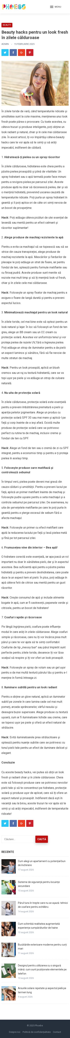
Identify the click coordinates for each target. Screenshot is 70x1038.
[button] (55, 7)
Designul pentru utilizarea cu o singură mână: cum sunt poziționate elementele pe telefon (42, 969)
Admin (5, 44)
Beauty (7, 25)
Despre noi (14, 1032)
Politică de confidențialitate (37, 1032)
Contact (57, 1032)
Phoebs (39, 1025)
